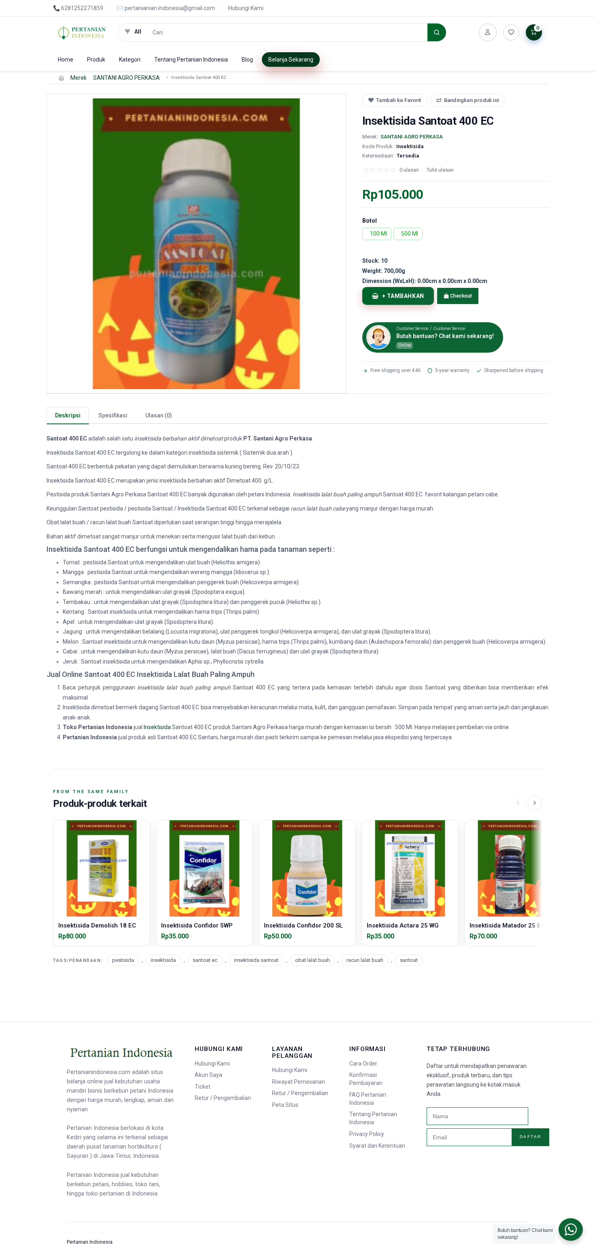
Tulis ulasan (440, 170)
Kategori (129, 59)
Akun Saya (208, 1075)
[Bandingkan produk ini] (141, 843)
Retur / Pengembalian (223, 1098)
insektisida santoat (256, 960)
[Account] (488, 32)
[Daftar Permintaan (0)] (511, 32)
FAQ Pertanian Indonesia (367, 1098)
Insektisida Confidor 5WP (197, 925)
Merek (78, 77)
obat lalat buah (312, 960)
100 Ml (378, 233)
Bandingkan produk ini (471, 100)
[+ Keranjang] (101, 911)
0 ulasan (409, 170)
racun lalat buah (364, 960)
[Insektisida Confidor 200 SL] (307, 868)
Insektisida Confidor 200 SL (303, 925)
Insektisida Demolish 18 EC (97, 925)
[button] (196, 244)
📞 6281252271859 (78, 8)
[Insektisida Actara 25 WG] (410, 868)
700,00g (383, 271)
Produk (96, 59)
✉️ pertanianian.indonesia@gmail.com (166, 8)
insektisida (163, 960)
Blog (247, 59)
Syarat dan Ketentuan (377, 1145)
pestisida (123, 960)
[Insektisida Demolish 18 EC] (101, 868)
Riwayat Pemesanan (298, 1082)
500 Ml (409, 233)
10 (374, 260)
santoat (409, 960)
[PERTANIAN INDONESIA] (82, 32)
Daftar (531, 1136)
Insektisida (157, 727)
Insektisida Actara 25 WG (403, 925)
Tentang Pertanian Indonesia (191, 59)
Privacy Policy (366, 1134)
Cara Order (363, 1063)
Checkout (460, 296)
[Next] (534, 803)
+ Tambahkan (403, 296)
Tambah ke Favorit (398, 100)
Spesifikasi (113, 415)
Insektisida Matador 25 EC (507, 925)
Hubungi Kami (246, 8)
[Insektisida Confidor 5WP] (204, 868)
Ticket (202, 1086)
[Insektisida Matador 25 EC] (513, 868)
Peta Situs (285, 1105)
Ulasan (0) (158, 415)
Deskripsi (68, 415)
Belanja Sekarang (290, 59)
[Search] (436, 32)
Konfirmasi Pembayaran (365, 1079)
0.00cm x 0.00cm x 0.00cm (424, 281)
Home (65, 59)
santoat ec (205, 960)
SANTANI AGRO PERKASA (126, 77)
